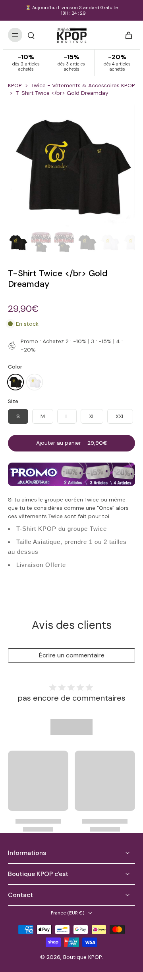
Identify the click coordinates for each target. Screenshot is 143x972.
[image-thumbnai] (18, 242)
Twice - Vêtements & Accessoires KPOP (83, 85)
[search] (31, 35)
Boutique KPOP (82, 956)
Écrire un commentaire (71, 655)
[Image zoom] (71, 165)
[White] (34, 382)
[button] (71, 443)
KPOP (15, 85)
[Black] (15, 382)
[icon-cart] (126, 35)
